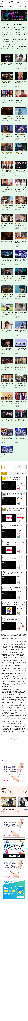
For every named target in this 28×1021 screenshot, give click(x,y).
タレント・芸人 (9, 6)
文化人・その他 (18, 6)
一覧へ (23, 791)
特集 (25, 6)
